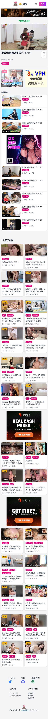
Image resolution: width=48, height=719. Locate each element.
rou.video (25, 710)
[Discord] (23, 681)
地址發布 (31, 698)
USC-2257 (13, 693)
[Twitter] (12, 681)
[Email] (35, 681)
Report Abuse (15, 696)
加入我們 (31, 693)
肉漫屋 (30, 696)
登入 (42, 4)
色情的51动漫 (24, 21)
